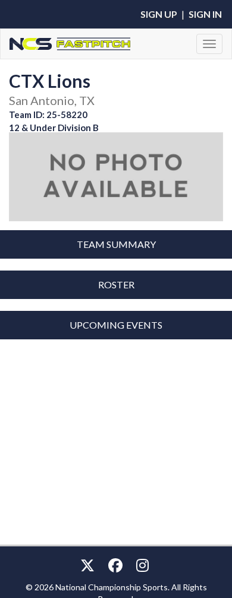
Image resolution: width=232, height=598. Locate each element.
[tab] (116, 244)
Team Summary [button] (116, 244)
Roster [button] (116, 284)
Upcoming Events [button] (116, 324)
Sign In (205, 14)
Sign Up (158, 14)
